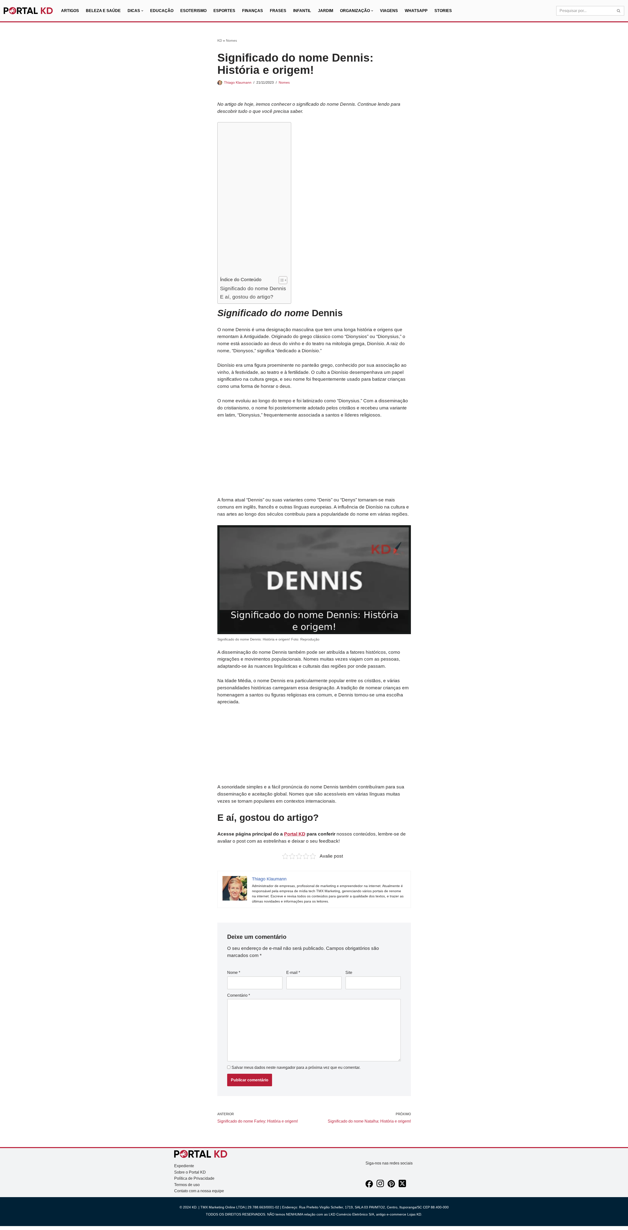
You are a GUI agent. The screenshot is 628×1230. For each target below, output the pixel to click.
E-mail (293, 972)
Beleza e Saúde (103, 11)
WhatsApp (416, 11)
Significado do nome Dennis (253, 288)
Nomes (231, 40)
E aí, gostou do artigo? (246, 297)
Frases (278, 11)
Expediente (184, 1166)
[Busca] (618, 11)
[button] (142, 11)
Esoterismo (193, 11)
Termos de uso (187, 1185)
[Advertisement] (253, 200)
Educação (161, 11)
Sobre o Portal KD (190, 1172)
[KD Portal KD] (28, 10)
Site (348, 972)
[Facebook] (369, 1186)
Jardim (325, 11)
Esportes (224, 11)
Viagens (389, 11)
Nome (233, 972)
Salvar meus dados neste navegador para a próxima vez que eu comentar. (296, 1067)
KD (219, 40)
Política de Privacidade (194, 1178)
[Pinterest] (391, 1186)
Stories (443, 11)
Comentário (238, 995)
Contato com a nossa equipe (199, 1191)
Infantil (302, 11)
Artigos (70, 11)
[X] (402, 1186)
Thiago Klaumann (237, 82)
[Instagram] (380, 1186)
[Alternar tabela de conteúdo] (280, 280)
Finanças (252, 11)
